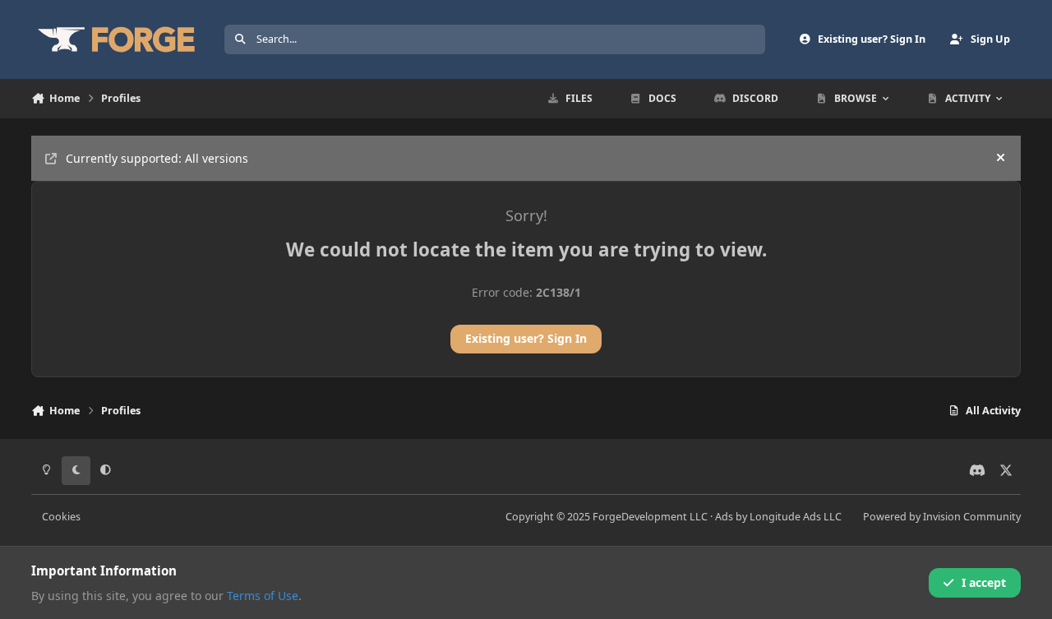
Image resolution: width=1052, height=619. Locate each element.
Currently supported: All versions (157, 158)
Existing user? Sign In (526, 338)
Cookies (61, 517)
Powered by (942, 517)
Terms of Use (262, 595)
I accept (984, 582)
